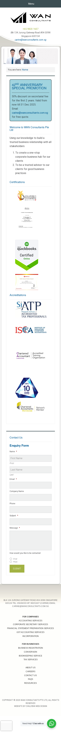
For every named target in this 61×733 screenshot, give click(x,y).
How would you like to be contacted (25, 553)
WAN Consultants (30, 17)
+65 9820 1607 (30, 28)
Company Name (17, 491)
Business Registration (30, 648)
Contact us (30, 675)
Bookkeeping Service (30, 656)
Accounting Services (30, 621)
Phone (12, 503)
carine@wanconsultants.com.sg (30, 39)
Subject (14, 516)
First (12, 463)
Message (15, 528)
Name (13, 451)
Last (12, 475)
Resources (30, 683)
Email (13, 479)
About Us (30, 667)
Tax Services (31, 659)
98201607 (35, 603)
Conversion (30, 652)
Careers (30, 671)
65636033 (21, 603)
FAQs (30, 679)
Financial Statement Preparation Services (30, 628)
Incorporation (30, 636)
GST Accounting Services (30, 632)
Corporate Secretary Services (30, 624)
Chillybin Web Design (36, 706)
